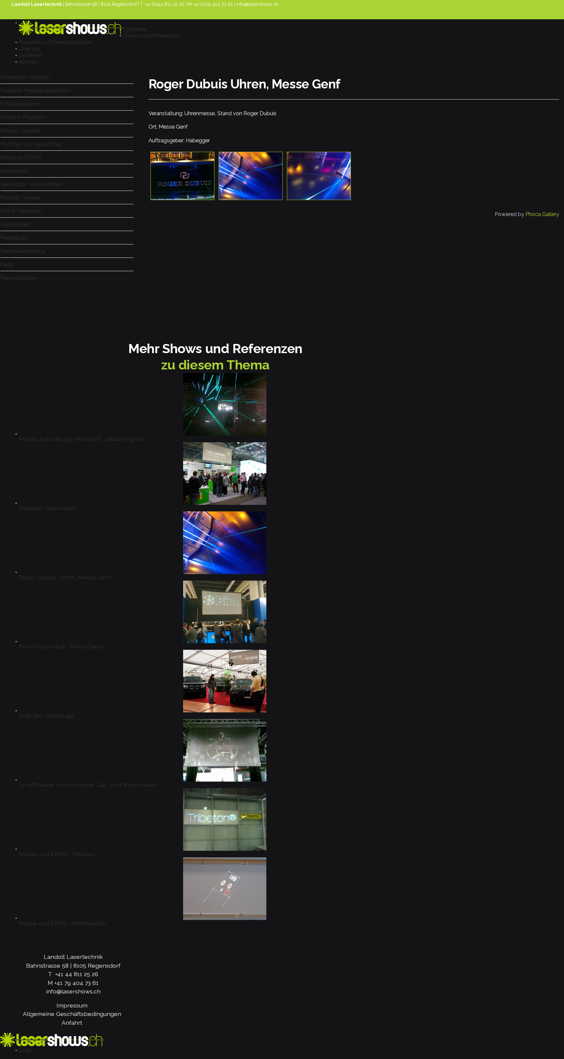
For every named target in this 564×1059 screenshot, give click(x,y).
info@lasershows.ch (257, 4)
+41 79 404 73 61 (77, 982)
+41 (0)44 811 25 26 (164, 4)
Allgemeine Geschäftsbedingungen (72, 1013)
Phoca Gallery (542, 214)
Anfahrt (72, 1022)
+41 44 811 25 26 (76, 974)
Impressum (71, 1005)
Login (25, 1050)
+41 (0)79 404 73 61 (213, 4)
